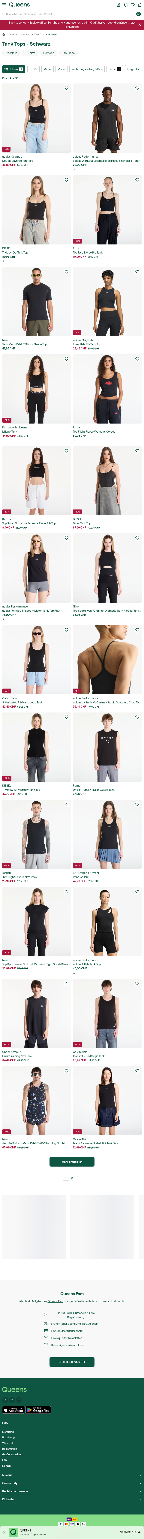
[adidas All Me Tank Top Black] (107, 921)
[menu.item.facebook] (5, 1400)
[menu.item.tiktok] (19, 1400)
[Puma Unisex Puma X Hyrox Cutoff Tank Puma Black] (107, 747)
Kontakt (6, 1465)
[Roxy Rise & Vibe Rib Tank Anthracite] (107, 209)
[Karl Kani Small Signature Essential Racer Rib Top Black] (36, 480)
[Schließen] (139, 24)
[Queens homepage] (19, 4)
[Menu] (4, 5)
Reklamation (9, 1448)
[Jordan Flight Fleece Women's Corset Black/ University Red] (107, 389)
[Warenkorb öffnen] (140, 5)
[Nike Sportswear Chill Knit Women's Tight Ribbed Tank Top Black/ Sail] (107, 568)
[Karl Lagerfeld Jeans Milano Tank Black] (36, 389)
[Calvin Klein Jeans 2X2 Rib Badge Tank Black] (107, 1013)
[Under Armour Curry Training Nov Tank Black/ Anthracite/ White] (36, 1013)
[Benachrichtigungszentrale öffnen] (126, 5)
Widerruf (7, 1443)
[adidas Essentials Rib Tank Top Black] (107, 301)
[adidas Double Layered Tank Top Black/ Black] (36, 118)
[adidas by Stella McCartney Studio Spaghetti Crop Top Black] (107, 659)
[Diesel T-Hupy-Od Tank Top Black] (36, 209)
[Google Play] (38, 1410)
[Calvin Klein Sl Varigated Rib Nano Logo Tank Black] (36, 659)
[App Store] (13, 1410)
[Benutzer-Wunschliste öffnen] (133, 5)
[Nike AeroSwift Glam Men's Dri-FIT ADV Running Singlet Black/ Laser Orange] (36, 1100)
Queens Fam (55, 1301)
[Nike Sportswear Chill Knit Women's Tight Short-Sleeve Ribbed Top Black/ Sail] (36, 921)
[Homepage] (72, 1390)
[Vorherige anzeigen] (78, 1178)
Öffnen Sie (128, 1532)
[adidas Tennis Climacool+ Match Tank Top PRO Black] (36, 568)
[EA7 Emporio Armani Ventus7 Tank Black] (107, 834)
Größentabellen (11, 1454)
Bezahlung (8, 1437)
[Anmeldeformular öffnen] (119, 5)
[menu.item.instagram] (12, 1400)
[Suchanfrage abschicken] (138, 14)
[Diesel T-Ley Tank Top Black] (107, 480)
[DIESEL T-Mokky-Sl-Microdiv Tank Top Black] (36, 747)
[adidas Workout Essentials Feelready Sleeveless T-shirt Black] (107, 118)
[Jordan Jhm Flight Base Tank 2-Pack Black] (36, 834)
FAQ (4, 1460)
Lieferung (8, 1431)
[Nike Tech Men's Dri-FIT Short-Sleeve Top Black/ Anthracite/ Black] (36, 301)
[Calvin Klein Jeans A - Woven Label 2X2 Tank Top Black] (107, 1100)
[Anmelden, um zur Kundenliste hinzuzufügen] (67, 88)
